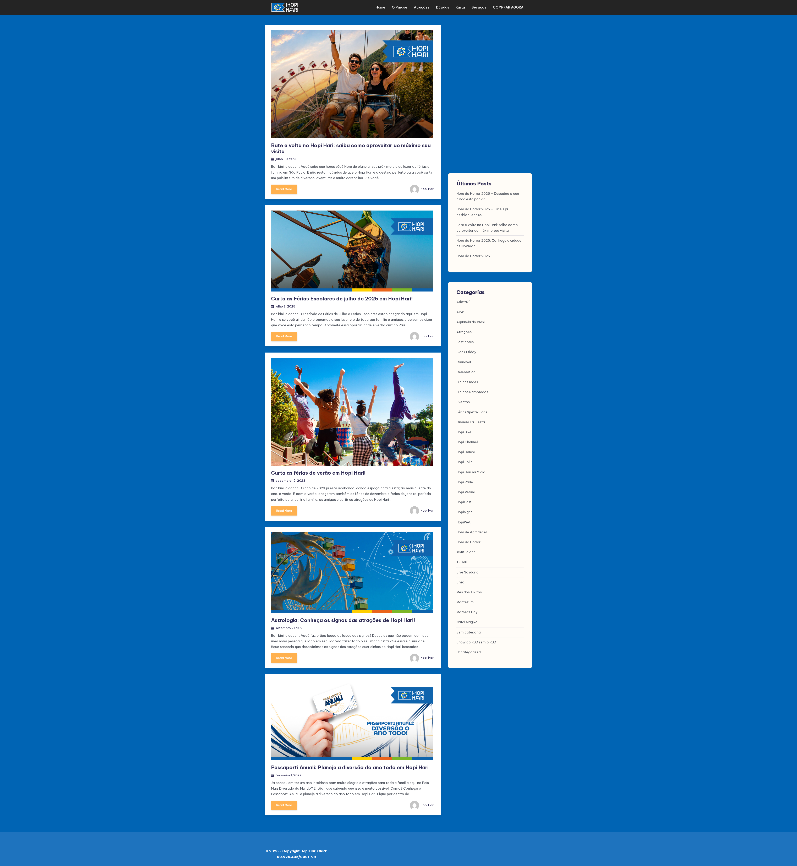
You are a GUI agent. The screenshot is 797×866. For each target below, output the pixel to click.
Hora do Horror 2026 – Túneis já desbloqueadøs (482, 212)
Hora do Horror (468, 542)
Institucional (466, 552)
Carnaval (463, 362)
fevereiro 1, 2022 (288, 775)
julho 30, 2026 (286, 159)
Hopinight (464, 512)
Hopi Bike (463, 432)
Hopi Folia (464, 462)
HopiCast (464, 502)
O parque (399, 7)
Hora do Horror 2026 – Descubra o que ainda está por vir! (487, 196)
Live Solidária (467, 572)
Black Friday (466, 352)
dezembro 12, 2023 (290, 481)
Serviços (479, 7)
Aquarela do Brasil (470, 322)
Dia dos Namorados (472, 392)
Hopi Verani (465, 492)
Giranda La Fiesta (470, 422)
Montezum (465, 602)
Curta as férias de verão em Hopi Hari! (318, 473)
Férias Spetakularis (471, 412)
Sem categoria (468, 632)
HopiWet (463, 522)
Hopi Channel (467, 442)
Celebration (466, 372)
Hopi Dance (465, 452)
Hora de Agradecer (471, 532)
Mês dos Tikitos (469, 592)
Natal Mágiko (467, 622)
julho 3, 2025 (285, 306)
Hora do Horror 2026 (473, 256)
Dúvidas (442, 7)
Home (380, 7)
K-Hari (461, 562)
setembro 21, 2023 (289, 628)
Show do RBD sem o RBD (476, 642)
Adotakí (462, 302)
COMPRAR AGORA (508, 7)
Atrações (421, 7)
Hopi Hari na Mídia (470, 472)
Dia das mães (467, 382)
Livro (460, 582)
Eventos (463, 402)
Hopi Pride (464, 482)
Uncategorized (468, 652)
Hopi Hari (427, 189)
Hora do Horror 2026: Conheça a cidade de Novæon (488, 243)
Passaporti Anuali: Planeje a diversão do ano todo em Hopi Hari (350, 767)
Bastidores (465, 342)
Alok (460, 312)
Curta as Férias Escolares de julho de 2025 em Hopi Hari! (342, 298)
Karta (460, 7)
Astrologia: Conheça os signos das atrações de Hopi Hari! (343, 620)
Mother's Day (466, 612)
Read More (284, 189)
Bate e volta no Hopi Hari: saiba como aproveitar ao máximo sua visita (351, 148)
